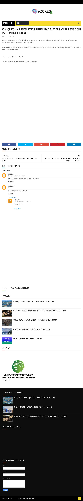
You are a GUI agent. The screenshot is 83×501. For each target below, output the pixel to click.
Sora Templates (11, 498)
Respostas (12, 197)
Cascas (17, 200)
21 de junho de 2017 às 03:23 (16, 176)
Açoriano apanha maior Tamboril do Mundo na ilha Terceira (35, 320)
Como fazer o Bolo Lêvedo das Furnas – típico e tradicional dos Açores (39, 311)
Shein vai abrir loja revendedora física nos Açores (33, 407)
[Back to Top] (79, 498)
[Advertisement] (41, 79)
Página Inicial (8, 23)
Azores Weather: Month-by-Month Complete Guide (31, 329)
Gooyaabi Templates (29, 498)
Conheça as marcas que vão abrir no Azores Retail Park (33, 301)
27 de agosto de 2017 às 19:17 (17, 188)
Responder (10, 181)
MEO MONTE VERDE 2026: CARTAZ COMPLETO (28, 338)
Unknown (11, 174)
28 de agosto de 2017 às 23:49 (23, 201)
